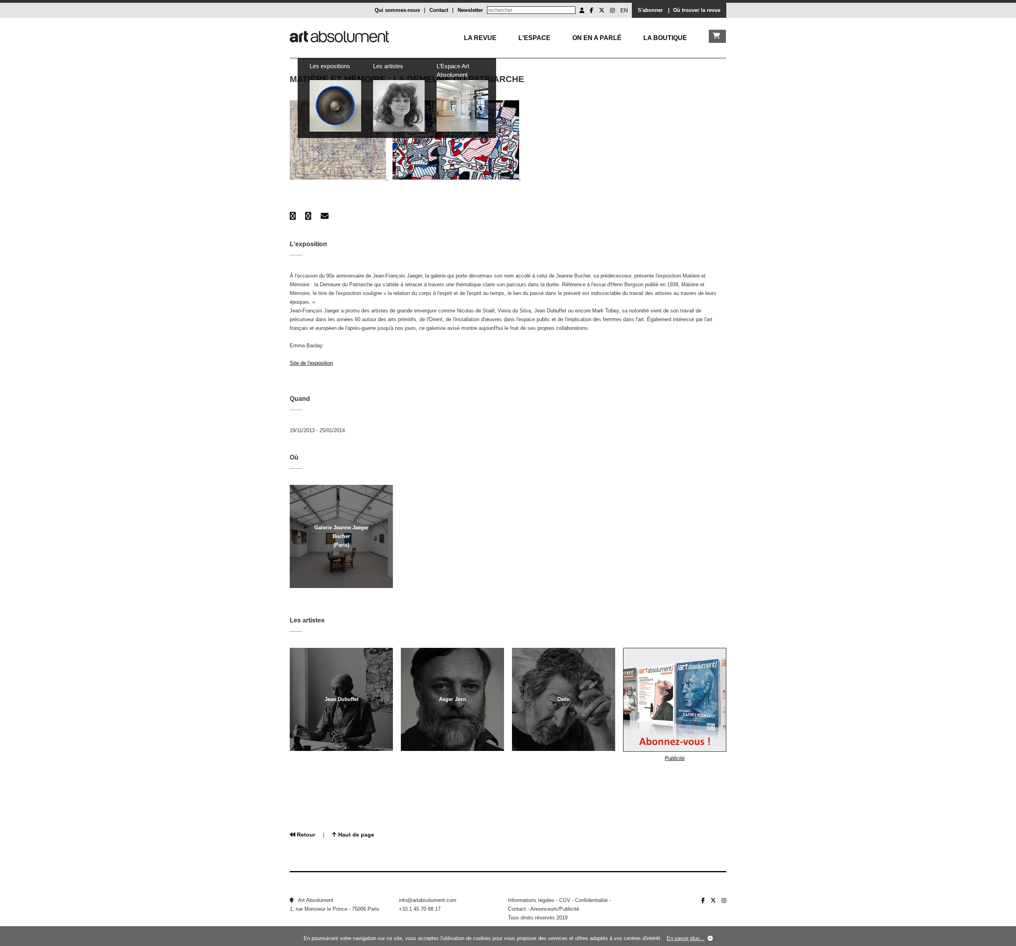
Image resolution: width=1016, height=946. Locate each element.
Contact (438, 10)
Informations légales (531, 900)
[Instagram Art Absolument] (612, 10)
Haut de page (355, 834)
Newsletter (470, 10)
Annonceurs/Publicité (554, 909)
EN (624, 10)
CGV (564, 900)
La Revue (480, 37)
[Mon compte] (581, 10)
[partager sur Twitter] (308, 216)
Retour (305, 834)
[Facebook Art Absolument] (591, 10)
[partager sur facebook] (293, 216)
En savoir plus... (685, 938)
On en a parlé (597, 37)
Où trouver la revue (696, 10)
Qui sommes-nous (397, 10)
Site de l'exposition (311, 363)
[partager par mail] (325, 216)
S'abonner (650, 10)
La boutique (665, 37)
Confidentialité (591, 900)
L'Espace (534, 37)
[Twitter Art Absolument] (601, 10)
